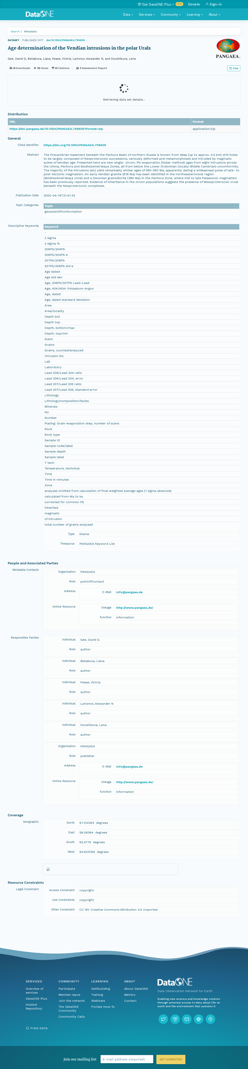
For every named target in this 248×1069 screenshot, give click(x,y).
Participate (67, 989)
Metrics (129, 995)
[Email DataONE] (187, 1019)
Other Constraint (63, 909)
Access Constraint (62, 890)
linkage (106, 607)
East (71, 832)
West (71, 851)
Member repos (69, 995)
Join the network (72, 1001)
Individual (69, 639)
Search (15, 31)
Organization (67, 571)
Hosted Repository (34, 1006)
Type (71, 534)
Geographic (31, 821)
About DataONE (136, 989)
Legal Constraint (27, 889)
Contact (130, 1001)
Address (70, 591)
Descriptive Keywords (23, 226)
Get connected (171, 1059)
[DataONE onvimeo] (175, 1019)
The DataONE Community (69, 1008)
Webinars (98, 1001)
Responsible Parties (25, 637)
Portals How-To (103, 1007)
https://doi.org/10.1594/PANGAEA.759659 (75, 145)
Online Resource (64, 606)
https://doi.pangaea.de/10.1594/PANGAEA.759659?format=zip (56, 129)
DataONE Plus (36, 998)
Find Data (39, 1028)
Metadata (30, 31)
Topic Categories (27, 205)
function (105, 617)
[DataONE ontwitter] (163, 1019)
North (71, 822)
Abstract (33, 154)
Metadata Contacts (25, 570)
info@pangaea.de (129, 592)
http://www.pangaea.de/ (134, 608)
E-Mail (106, 592)
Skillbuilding (100, 989)
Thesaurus (67, 543)
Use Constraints (63, 900)
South (70, 842)
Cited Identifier (28, 145)
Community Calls (72, 1016)
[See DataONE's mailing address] (210, 1019)
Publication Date (27, 195)
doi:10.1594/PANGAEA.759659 (65, 40)
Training (97, 995)
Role (72, 581)
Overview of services (34, 990)
